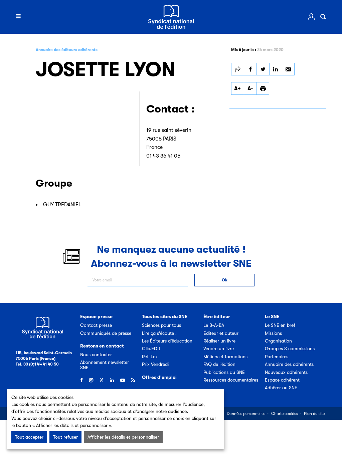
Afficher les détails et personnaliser (123, 437)
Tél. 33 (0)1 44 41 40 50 (37, 364)
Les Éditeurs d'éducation (167, 341)
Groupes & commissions (290, 348)
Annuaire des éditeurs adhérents (67, 49)
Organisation (278, 341)
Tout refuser (65, 437)
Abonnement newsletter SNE (104, 365)
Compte (311, 16)
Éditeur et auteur (220, 333)
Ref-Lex (150, 356)
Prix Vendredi (155, 364)
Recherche (323, 16)
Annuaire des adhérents (289, 364)
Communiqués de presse (105, 333)
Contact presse (96, 325)
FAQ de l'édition (219, 364)
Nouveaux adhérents (286, 372)
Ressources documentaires (230, 380)
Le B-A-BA (213, 325)
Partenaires (276, 356)
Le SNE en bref (280, 325)
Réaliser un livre (219, 341)
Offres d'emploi (159, 377)
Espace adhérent (282, 380)
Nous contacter (96, 354)
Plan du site (314, 413)
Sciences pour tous (161, 325)
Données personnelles (246, 413)
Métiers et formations (225, 356)
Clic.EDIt (151, 348)
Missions (273, 333)
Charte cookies (284, 413)
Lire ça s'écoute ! (159, 333)
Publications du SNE (224, 372)
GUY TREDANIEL (62, 205)
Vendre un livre (218, 348)
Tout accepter (29, 437)
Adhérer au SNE (281, 387)
